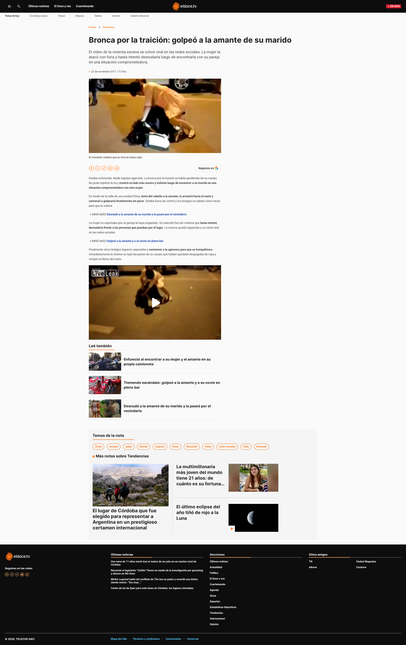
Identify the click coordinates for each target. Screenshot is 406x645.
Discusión (191, 446)
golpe (129, 446)
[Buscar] (18, 6)
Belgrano (79, 16)
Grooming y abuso (39, 16)
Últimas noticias (38, 6)
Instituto (116, 16)
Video (208, 446)
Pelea (175, 446)
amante (113, 446)
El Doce (92, 27)
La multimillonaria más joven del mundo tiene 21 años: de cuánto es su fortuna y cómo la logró (201, 478)
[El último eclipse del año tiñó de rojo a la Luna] (253, 518)
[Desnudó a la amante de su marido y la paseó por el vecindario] (105, 408)
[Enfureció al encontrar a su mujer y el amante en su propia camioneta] (105, 361)
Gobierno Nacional (140, 16)
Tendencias (108, 27)
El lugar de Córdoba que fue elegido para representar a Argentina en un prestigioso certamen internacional (125, 519)
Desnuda (261, 446)
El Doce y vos (62, 6)
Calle (246, 446)
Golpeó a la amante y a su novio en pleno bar (135, 241)
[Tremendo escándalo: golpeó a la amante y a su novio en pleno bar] (105, 385)
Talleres (98, 16)
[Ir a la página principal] (185, 6)
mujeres (160, 446)
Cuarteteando (85, 6)
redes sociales (227, 446)
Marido (144, 446)
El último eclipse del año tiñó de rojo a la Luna (198, 512)
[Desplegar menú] (7, 6)
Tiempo (61, 16)
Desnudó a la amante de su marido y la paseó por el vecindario (147, 214)
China (98, 446)
